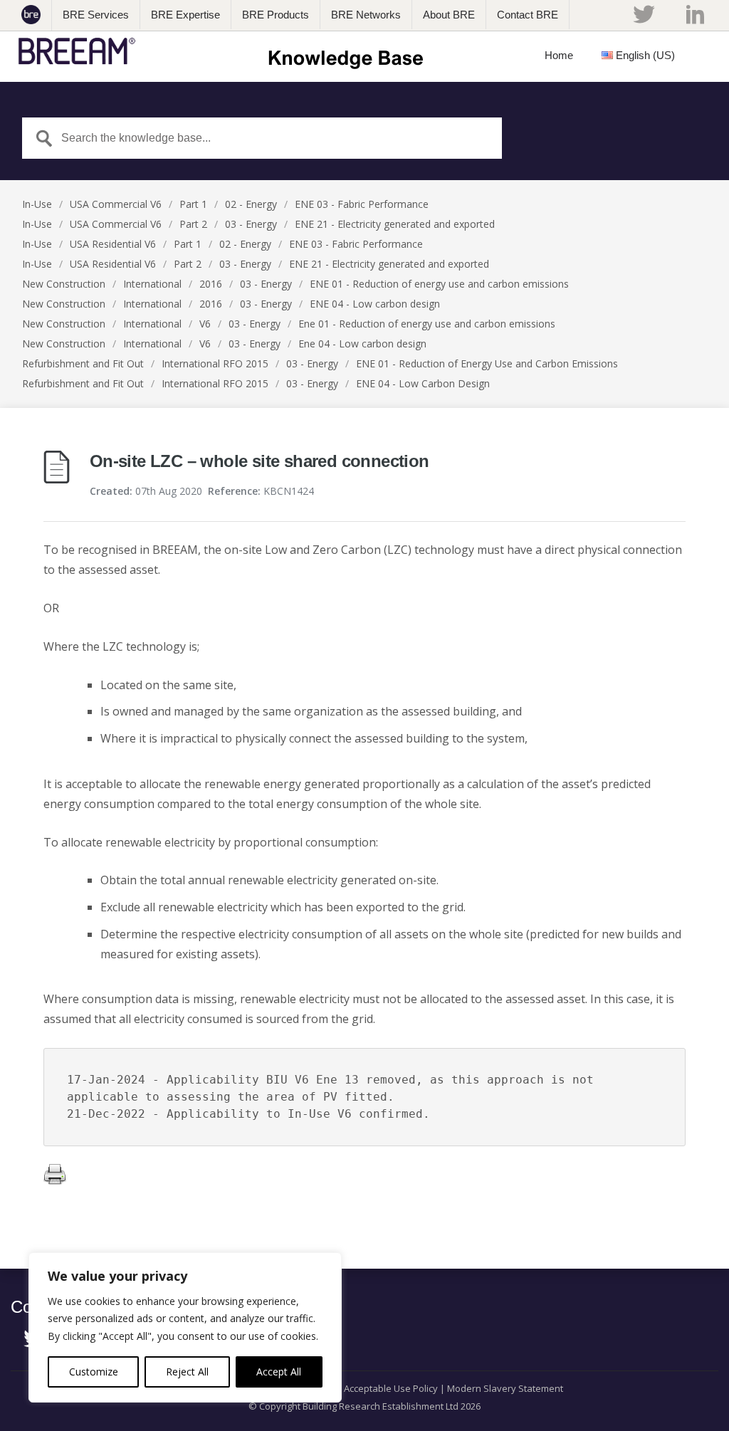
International (152, 283)
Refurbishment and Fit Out (83, 363)
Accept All (278, 1371)
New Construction (63, 283)
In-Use (37, 204)
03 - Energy (251, 224)
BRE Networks (366, 15)
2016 (210, 283)
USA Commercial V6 (116, 204)
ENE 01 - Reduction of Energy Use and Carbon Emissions (487, 363)
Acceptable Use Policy (391, 1388)
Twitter (643, 14)
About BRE (449, 15)
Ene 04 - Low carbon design (362, 343)
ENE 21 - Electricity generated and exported (395, 224)
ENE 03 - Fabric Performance (362, 204)
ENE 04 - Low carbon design (375, 303)
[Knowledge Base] (225, 51)
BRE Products (275, 15)
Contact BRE (527, 15)
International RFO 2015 (215, 363)
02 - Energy (251, 204)
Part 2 (193, 224)
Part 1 (193, 204)
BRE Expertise (185, 15)
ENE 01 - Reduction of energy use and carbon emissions (439, 283)
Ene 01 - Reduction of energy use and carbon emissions (426, 323)
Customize (93, 1371)
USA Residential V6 (113, 244)
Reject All (187, 1371)
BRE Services (96, 15)
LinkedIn (695, 14)
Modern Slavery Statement (505, 1388)
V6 (205, 323)
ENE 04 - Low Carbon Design (423, 383)
